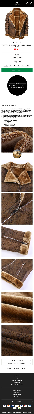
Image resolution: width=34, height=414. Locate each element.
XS (6, 65)
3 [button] (15, 42)
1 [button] (12, 42)
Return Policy (17, 382)
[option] (17, 24)
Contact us (17, 376)
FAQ (17, 378)
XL (22, 65)
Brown (14, 57)
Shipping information (17, 380)
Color (17, 54)
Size (17, 62)
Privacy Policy (17, 392)
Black (20, 57)
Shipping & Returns (17, 360)
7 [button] (20, 42)
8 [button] (22, 42)
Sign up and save (17, 401)
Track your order (17, 390)
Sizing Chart (17, 396)
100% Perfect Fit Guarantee (17, 363)
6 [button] (19, 42)
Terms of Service (17, 394)
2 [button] (13, 42)
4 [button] (16, 42)
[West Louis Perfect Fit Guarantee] (17, 95)
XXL (28, 65)
